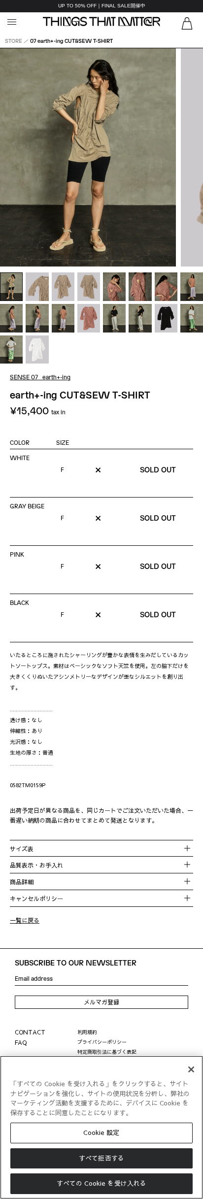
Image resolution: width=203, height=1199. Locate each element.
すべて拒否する (101, 1158)
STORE (13, 40)
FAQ (21, 1042)
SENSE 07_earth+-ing (40, 376)
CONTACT (30, 1032)
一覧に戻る (24, 920)
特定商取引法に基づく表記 (106, 1051)
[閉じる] (191, 1069)
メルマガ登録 (101, 1002)
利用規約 (87, 1032)
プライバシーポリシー (102, 1041)
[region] (101, 6)
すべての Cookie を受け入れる (101, 1183)
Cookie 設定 (101, 1132)
